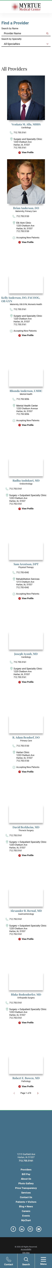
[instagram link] (30, 1229)
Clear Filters (9, 51)
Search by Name (9, 28)
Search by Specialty (11, 39)
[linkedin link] (21, 1229)
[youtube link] (38, 1229)
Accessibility (26, 1249)
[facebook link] (13, 1229)
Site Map (26, 1253)
